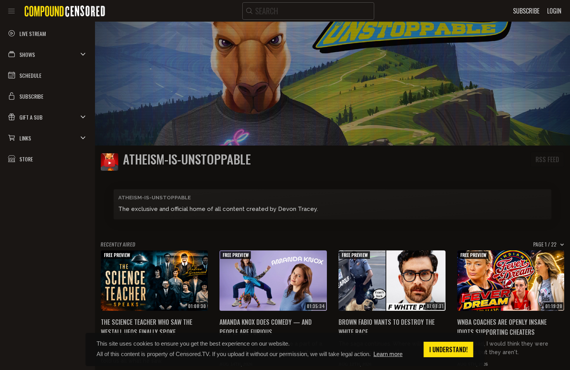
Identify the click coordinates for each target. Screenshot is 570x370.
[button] (47, 54)
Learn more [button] (387, 354)
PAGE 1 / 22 (544, 244)
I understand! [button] (448, 349)
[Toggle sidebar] (11, 11)
